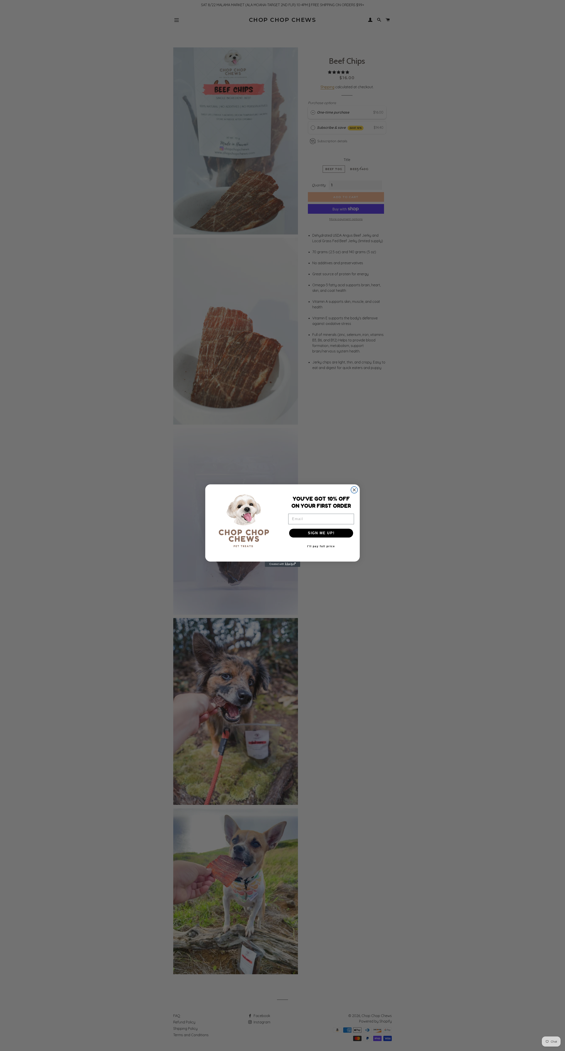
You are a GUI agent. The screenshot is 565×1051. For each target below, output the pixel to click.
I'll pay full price (321, 546)
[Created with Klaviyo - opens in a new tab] (282, 564)
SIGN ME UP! (321, 533)
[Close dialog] (354, 490)
